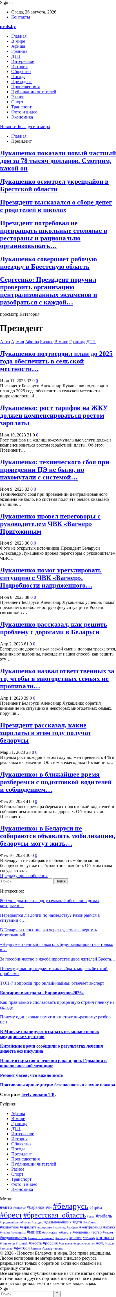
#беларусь (70, 1206)
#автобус (19, 1207)
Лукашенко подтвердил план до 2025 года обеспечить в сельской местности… (56, 361)
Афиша (18, 46)
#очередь (61, 1238)
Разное (17, 96)
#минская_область (57, 1232)
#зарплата (28, 1227)
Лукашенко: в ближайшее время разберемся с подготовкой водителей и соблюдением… (56, 782)
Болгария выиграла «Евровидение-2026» (42, 992)
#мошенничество (87, 1232)
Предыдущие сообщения (24, 875)
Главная (18, 36)
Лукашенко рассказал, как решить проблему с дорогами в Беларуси (53, 628)
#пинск (75, 1237)
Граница (19, 51)
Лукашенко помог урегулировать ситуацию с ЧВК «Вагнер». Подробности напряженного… (51, 577)
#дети (77, 1222)
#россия (50, 1243)
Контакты (20, 17)
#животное (9, 1227)
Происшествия (25, 86)
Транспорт (21, 106)
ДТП (16, 56)
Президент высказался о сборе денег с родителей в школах (56, 206)
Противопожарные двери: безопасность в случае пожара (57, 1084)
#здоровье (44, 1227)
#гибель (104, 1216)
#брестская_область (54, 1215)
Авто (5, 341)
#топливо (6, 1248)
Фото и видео (24, 112)
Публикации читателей (33, 91)
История (19, 66)
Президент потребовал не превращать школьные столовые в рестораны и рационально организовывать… (53, 234)
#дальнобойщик (58, 1222)
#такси (109, 1243)
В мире (18, 41)
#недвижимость (13, 1238)
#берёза (96, 1208)
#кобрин (72, 1227)
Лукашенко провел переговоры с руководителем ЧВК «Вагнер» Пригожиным (50, 524)
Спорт (17, 101)
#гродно (37, 1222)
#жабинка (90, 1222)
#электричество (52, 1248)
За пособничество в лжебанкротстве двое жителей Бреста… (57, 959)
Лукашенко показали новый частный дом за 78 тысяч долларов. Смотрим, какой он (58, 160)
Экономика (22, 117)
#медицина (18, 1232)
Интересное (22, 61)
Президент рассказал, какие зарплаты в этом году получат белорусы (45, 733)
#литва (5, 1232)
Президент (21, 81)
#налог (108, 1232)
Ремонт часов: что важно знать (31, 1075)
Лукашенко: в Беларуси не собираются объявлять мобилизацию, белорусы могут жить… (57, 836)
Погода (18, 76)
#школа (36, 1248)
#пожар (89, 1238)
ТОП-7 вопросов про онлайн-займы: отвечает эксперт (52, 983)
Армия (17, 341)
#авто (6, 1207)
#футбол (22, 1248)
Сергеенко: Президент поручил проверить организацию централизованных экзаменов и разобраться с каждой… (48, 291)
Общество (21, 71)
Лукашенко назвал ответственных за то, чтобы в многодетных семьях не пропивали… (57, 678)
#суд (100, 1243)
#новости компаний (41, 1238)
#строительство (84, 1243)
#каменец (59, 1227)
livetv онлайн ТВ (38, 1094)
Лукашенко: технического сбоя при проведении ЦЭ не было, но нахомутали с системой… (54, 469)
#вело (91, 1216)
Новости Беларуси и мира (25, 126)
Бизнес (46, 341)
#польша (105, 1237)
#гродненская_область (15, 1222)
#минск (34, 1232)
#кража (109, 1227)
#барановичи (39, 1207)
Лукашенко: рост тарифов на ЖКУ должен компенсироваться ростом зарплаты (54, 415)
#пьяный (22, 1243)
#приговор (7, 1243)
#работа (35, 1243)
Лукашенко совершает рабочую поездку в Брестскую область (48, 262)
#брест (11, 1215)
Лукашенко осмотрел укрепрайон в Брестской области (54, 185)
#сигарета (65, 1243)
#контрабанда (90, 1227)
